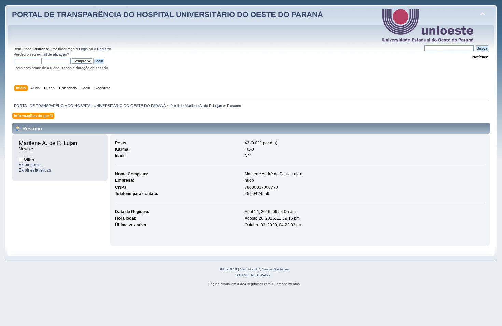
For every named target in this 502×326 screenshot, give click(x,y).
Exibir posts (29, 164)
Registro (104, 49)
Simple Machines (275, 269)
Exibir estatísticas (35, 170)
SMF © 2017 (250, 269)
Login (83, 49)
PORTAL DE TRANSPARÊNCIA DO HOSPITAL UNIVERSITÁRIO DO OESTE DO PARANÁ (167, 14)
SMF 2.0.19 (228, 269)
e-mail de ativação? (53, 54)
